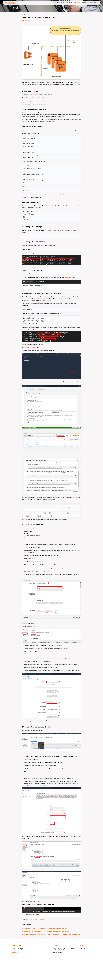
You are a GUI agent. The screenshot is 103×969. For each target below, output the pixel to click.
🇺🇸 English (93, 2)
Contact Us (85, 2)
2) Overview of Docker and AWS (34, 109)
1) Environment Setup (30, 91)
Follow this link (34, 94)
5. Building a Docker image (32, 227)
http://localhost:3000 (33, 194)
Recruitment (72, 2)
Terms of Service (87, 964)
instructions (35, 104)
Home (54, 2)
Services (65, 2)
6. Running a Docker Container (33, 242)
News (78, 2)
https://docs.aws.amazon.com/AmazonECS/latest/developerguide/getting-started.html (44, 928)
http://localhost (69, 277)
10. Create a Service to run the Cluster (36, 727)
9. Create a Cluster (29, 623)
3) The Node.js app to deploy (32, 126)
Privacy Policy (79, 964)
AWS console (30, 347)
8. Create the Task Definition (33, 524)
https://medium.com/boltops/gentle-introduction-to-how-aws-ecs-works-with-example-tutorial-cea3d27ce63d (51, 934)
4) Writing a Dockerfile (30, 202)
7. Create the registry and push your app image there (41, 293)
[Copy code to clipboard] (79, 137)
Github (43, 919)
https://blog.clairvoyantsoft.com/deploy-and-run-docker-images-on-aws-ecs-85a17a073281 (46, 931)
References (26, 925)
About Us (59, 2)
